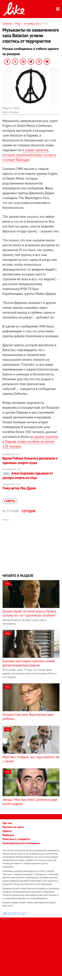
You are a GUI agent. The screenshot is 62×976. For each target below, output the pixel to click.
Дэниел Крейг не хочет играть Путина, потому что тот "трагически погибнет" (29, 613)
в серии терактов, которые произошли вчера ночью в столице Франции (29, 155)
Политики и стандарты (16, 839)
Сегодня (28, 511)
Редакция (8, 835)
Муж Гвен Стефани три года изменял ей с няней (30, 759)
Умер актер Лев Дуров (19, 488)
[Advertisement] (31, 546)
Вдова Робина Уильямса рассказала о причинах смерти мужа (29, 460)
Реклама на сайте (13, 827)
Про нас (7, 823)
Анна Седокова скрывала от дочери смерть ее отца (27, 475)
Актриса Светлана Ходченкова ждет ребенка (28, 716)
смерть (9, 501)
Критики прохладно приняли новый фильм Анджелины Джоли (28, 663)
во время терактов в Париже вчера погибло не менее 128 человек (30, 441)
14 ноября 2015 (32, 23)
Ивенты (7, 831)
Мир (17, 23)
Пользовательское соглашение (21, 843)
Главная (7, 23)
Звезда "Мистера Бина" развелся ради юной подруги (29, 801)
